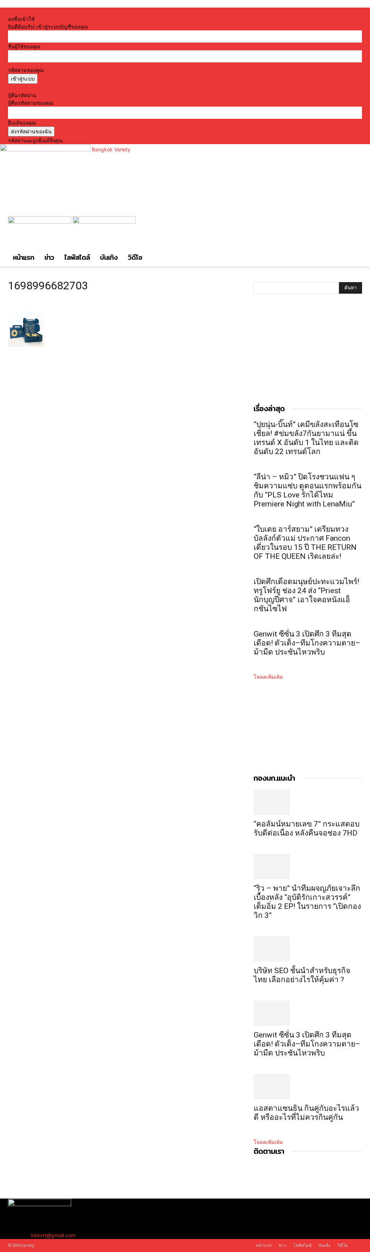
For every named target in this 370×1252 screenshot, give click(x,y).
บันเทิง (109, 257)
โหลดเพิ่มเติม (268, 677)
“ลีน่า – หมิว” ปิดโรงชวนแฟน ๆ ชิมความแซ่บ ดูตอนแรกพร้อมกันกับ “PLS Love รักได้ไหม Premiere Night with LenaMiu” (307, 490)
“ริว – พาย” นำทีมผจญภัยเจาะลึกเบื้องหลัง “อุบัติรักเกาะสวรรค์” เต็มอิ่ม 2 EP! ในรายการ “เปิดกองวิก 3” (307, 902)
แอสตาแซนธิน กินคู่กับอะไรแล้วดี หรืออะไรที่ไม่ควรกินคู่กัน (306, 1113)
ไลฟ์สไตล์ (77, 257)
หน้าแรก (23, 257)
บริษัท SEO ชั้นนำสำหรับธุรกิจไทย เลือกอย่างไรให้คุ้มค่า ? (302, 975)
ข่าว (49, 257)
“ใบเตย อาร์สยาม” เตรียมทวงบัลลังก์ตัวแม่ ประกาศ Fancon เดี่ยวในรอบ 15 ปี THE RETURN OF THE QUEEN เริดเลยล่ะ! (305, 543)
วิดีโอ (135, 257)
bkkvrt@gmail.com (53, 1235)
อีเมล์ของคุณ (22, 122)
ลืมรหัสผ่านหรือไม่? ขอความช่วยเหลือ (49, 87)
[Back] (92, 11)
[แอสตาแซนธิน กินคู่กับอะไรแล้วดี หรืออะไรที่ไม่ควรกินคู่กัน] (308, 1086)
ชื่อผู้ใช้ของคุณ (24, 46)
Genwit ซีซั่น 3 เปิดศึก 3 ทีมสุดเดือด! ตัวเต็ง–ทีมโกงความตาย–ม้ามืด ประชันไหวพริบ (307, 643)
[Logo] (40, 221)
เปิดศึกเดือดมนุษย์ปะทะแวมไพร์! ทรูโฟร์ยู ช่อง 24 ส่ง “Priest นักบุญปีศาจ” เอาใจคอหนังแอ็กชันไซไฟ (306, 595)
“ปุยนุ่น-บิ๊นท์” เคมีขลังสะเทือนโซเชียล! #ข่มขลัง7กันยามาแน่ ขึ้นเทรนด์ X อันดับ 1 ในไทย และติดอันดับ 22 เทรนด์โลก (306, 438)
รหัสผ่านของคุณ (26, 69)
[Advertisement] (308, 356)
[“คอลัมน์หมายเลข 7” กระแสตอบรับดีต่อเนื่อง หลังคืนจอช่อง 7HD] (308, 802)
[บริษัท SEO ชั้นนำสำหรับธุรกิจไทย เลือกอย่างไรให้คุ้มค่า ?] (308, 949)
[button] (353, 225)
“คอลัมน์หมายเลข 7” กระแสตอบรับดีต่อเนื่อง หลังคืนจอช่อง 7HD (307, 828)
